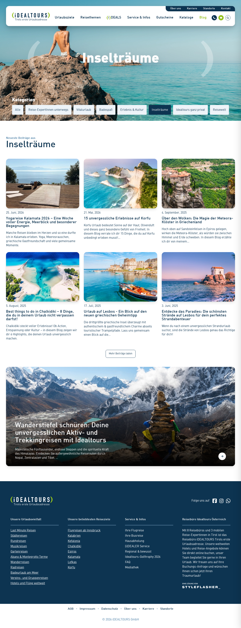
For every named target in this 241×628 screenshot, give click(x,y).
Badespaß (105, 110)
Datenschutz (109, 609)
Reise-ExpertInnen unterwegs (48, 110)
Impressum (87, 609)
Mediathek (132, 567)
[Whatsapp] (228, 501)
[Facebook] (214, 501)
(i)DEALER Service (137, 546)
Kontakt (225, 8)
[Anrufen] (214, 17)
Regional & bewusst (138, 551)
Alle (17, 110)
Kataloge (186, 17)
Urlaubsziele (64, 17)
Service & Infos (138, 17)
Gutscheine (164, 17)
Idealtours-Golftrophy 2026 (142, 557)
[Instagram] (221, 501)
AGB (71, 609)
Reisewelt (219, 110)
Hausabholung (134, 541)
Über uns (175, 8)
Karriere (192, 8)
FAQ (127, 562)
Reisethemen (90, 17)
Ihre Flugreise (134, 530)
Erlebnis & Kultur (132, 110)
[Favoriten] (221, 17)
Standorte (209, 8)
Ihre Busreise (134, 535)
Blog (203, 17)
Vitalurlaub (83, 110)
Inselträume (160, 110)
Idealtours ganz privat (190, 110)
